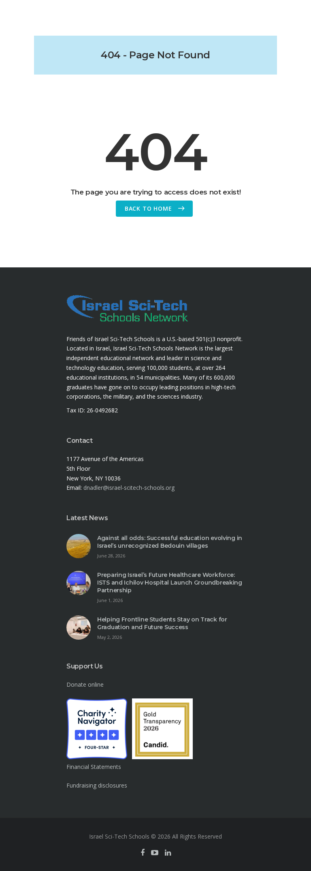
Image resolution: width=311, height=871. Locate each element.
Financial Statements (93, 767)
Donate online (85, 684)
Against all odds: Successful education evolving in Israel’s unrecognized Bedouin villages (169, 541)
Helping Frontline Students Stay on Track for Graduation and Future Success (162, 623)
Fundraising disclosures (96, 785)
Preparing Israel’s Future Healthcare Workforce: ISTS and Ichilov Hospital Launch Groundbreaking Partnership (169, 582)
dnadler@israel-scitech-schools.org (129, 487)
